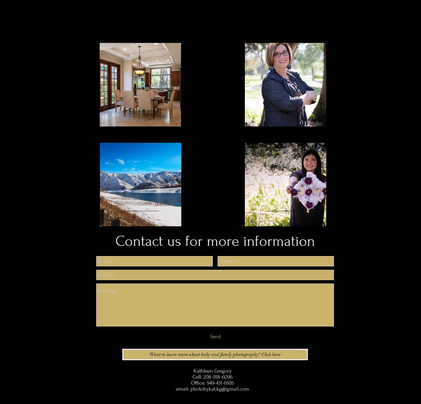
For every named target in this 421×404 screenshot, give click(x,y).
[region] (140, 84)
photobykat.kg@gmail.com (219, 389)
